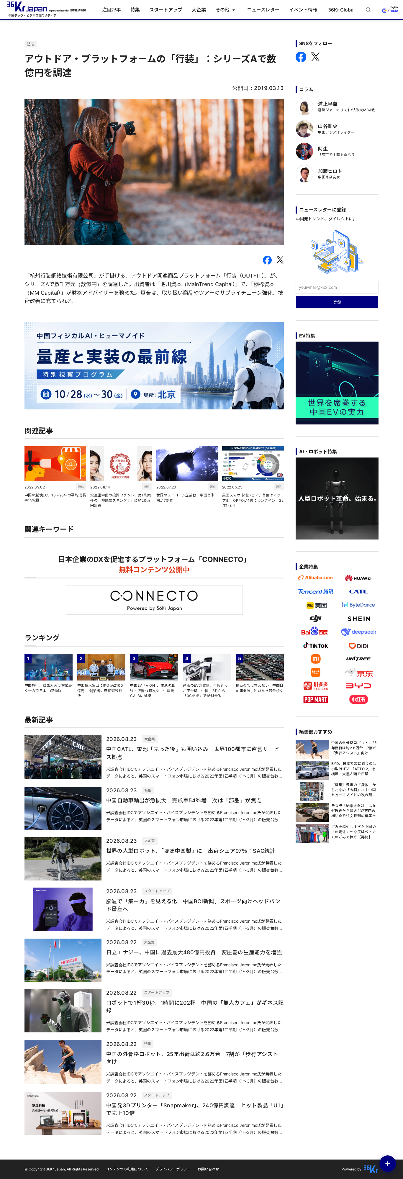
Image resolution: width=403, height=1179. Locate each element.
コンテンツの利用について (127, 1169)
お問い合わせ (208, 1169)
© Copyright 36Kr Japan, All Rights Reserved (61, 1169)
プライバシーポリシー (173, 1169)
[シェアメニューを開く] (387, 1163)
